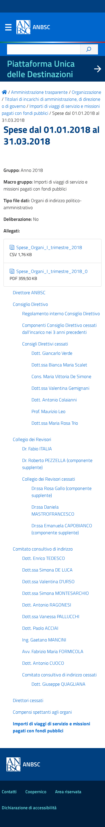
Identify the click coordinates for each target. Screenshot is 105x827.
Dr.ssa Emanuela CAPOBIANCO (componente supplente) (62, 529)
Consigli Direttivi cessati (45, 343)
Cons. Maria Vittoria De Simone (61, 376)
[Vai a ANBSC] (4, 92)
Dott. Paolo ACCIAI (40, 628)
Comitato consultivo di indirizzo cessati (59, 674)
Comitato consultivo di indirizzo (43, 548)
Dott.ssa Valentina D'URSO (48, 581)
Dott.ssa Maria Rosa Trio (55, 422)
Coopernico (35, 791)
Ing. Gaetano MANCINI (44, 639)
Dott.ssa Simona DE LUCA (47, 569)
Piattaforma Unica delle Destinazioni (41, 69)
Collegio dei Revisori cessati (48, 478)
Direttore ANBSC (29, 292)
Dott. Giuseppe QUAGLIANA (58, 683)
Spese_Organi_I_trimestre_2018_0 (51, 271)
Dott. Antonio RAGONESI (46, 604)
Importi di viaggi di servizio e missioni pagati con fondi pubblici (51, 727)
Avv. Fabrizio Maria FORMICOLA (52, 651)
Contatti (9, 791)
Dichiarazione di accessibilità (29, 807)
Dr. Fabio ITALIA (37, 448)
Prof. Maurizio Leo (48, 411)
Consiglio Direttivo (30, 304)
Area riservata (68, 791)
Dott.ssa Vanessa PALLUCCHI (50, 616)
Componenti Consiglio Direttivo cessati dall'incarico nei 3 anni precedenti (59, 329)
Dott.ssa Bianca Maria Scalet (59, 364)
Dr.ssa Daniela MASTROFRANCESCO (53, 510)
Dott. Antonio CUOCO (43, 663)
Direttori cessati (28, 700)
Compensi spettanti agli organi (42, 711)
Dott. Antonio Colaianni (54, 399)
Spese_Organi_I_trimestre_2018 (48, 247)
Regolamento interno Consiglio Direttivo (61, 313)
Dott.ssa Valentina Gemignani (60, 388)
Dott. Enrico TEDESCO (43, 558)
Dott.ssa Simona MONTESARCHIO (55, 593)
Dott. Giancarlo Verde (52, 353)
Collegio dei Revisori (32, 439)
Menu (8, 28)
